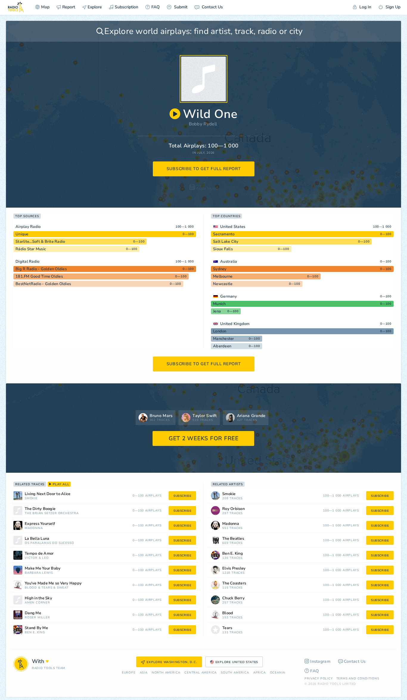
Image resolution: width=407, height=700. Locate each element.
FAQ (155, 7)
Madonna (34, 528)
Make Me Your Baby (42, 568)
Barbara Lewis (39, 573)
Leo (45, 558)
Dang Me (33, 613)
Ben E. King (35, 632)
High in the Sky (38, 598)
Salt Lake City (226, 241)
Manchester (223, 338)
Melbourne (222, 276)
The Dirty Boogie (40, 509)
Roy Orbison (233, 509)
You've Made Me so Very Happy (53, 583)
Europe (129, 672)
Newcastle (222, 284)
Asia (143, 672)
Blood (31, 587)
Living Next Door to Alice (47, 494)
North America (166, 672)
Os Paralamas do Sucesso (49, 543)
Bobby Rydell (203, 124)
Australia (228, 261)
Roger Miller (37, 617)
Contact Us (212, 7)
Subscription (126, 7)
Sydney (220, 269)
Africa (259, 672)
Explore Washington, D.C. (172, 662)
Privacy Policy (319, 678)
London (219, 331)
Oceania (277, 672)
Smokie (31, 498)
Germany (228, 296)
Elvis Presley (234, 568)
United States (232, 226)
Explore (94, 7)
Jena (217, 311)
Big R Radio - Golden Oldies (41, 269)
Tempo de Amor (39, 553)
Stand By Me (36, 628)
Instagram (320, 661)
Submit (180, 7)
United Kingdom (235, 323)
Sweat (63, 587)
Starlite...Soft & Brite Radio (40, 241)
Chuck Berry (233, 598)
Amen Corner (37, 602)
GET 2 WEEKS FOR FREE (204, 438)
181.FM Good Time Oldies (39, 276)
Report (68, 7)
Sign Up (392, 7)
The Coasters (234, 583)
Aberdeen (222, 346)
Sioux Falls (223, 249)
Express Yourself (40, 523)
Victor (31, 558)
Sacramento (224, 234)
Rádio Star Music (30, 249)
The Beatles (233, 538)
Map (45, 7)
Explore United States (236, 662)
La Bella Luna (37, 538)
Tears (46, 587)
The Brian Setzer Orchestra (52, 513)
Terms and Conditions (357, 678)
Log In (364, 7)
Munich (219, 304)
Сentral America (200, 672)
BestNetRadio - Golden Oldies (43, 284)
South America (235, 672)
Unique (22, 234)
